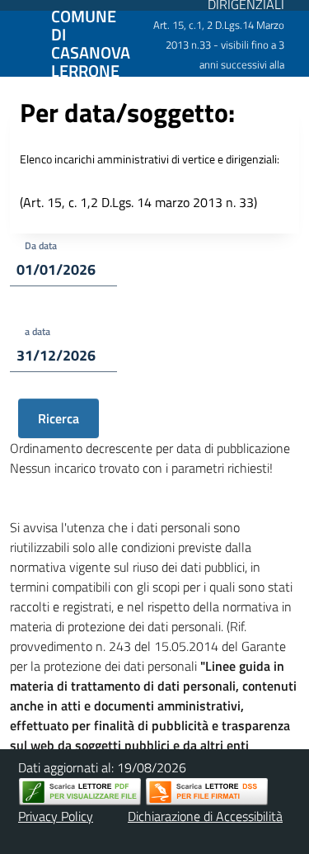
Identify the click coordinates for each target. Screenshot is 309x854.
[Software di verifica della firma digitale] (207, 791)
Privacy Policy (55, 816)
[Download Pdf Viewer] (80, 791)
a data (37, 331)
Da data (41, 245)
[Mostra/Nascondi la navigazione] (20, 42)
